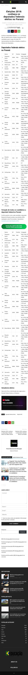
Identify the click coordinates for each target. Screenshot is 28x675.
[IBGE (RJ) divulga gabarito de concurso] (5, 576)
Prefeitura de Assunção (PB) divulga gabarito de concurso (12, 547)
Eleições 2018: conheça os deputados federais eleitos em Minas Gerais (7, 433)
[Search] (26, 2)
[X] (12, 31)
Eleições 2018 (19, 414)
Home (2, 5)
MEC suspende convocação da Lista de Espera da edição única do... (17, 601)
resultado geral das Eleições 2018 (10, 221)
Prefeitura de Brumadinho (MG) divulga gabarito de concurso (13, 556)
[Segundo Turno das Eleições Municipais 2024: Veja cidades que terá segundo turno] (5, 462)
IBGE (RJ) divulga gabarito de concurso (10, 539)
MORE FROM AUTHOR (18, 457)
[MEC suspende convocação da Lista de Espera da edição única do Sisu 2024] (4, 601)
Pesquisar (3, 529)
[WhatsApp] (19, 31)
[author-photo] (14, 446)
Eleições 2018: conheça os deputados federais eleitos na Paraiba (21, 433)
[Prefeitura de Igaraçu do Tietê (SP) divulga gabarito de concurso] (5, 583)
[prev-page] (2, 485)
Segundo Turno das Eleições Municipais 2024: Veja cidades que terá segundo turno (17, 462)
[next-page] (5, 485)
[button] (2, 2)
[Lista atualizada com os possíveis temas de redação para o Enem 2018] (5, 615)
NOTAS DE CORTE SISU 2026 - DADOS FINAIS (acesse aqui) (14, 226)
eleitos (19, 35)
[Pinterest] (15, 31)
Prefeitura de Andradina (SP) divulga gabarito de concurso (12, 551)
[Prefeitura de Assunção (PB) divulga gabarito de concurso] (5, 590)
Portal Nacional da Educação (14, 27)
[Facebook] (9, 31)
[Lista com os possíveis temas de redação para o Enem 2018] (5, 609)
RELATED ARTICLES (6, 457)
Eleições (7, 5)
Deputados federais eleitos (11, 414)
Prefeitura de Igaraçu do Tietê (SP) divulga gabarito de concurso (13, 542)
